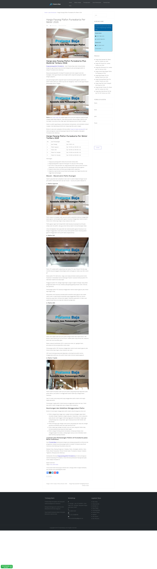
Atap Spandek (96, 504)
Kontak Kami (107, 2)
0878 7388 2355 (100, 36)
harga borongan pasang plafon (78, 129)
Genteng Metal (96, 510)
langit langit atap (57, 117)
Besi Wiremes (96, 518)
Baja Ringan (95, 508)
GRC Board (95, 516)
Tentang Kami (86, 2)
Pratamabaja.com (63, 527)
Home (70, 2)
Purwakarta (49, 476)
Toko (70, 5)
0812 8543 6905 (54, 464)
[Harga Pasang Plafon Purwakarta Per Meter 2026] (67, 43)
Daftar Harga (77, 2)
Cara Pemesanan (97, 2)
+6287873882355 (100, 39)
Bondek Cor (95, 506)
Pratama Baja (54, 25)
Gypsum (95, 514)
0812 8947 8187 (100, 45)
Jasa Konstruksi (52, 12)
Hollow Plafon (96, 512)
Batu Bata (95, 501)
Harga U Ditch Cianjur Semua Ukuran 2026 (56, 483)
